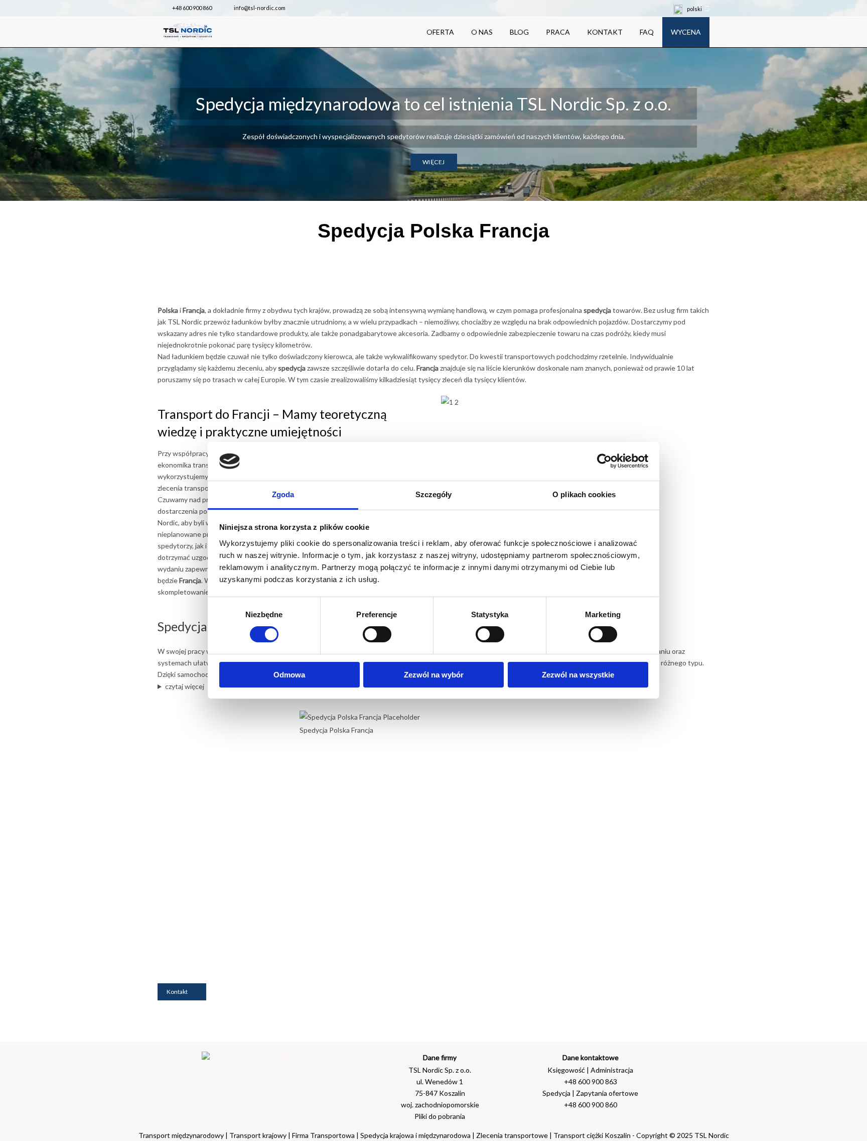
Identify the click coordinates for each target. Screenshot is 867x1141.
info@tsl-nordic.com (259, 8)
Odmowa (289, 674)
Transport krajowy (257, 1135)
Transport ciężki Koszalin (592, 1135)
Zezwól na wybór (434, 674)
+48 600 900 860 (192, 8)
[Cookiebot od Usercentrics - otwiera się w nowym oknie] (604, 461)
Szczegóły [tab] (433, 494)
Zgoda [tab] (283, 494)
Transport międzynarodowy (181, 1135)
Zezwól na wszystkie (578, 674)
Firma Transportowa (324, 1135)
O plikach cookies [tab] (584, 494)
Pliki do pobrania (439, 1116)
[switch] (377, 634)
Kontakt (177, 991)
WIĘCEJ (433, 162)
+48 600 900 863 (590, 1081)
